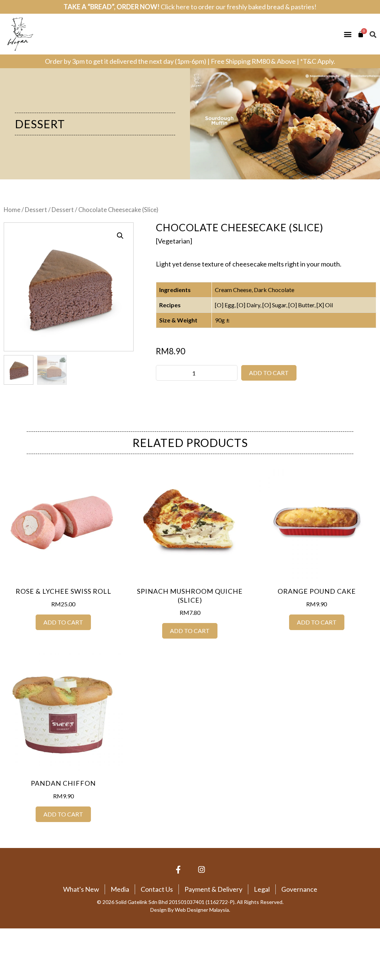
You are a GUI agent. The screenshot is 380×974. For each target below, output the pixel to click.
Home (12, 209)
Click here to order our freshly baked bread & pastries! (239, 7)
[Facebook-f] (178, 870)
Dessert (40, 123)
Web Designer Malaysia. (202, 910)
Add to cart (269, 372)
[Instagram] (202, 870)
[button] (347, 34)
